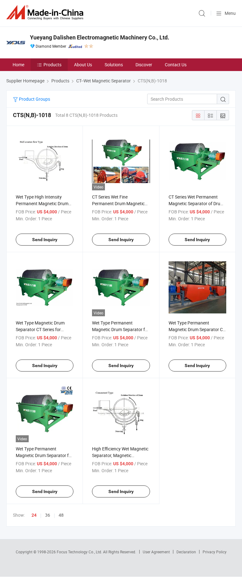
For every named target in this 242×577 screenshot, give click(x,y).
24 (34, 515)
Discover (143, 65)
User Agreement (156, 551)
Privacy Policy (215, 551)
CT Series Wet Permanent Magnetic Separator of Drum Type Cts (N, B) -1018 (196, 203)
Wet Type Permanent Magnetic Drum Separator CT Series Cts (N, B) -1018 (197, 329)
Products (52, 65)
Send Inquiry (44, 239)
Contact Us (176, 65)
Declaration (186, 551)
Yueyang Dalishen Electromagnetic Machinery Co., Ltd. (99, 37)
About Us (83, 65)
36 (47, 515)
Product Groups (34, 99)
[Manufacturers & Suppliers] (46, 12)
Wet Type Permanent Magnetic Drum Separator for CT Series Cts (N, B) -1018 (44, 455)
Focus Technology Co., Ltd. (80, 551)
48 (61, 515)
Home (18, 65)
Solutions (114, 65)
